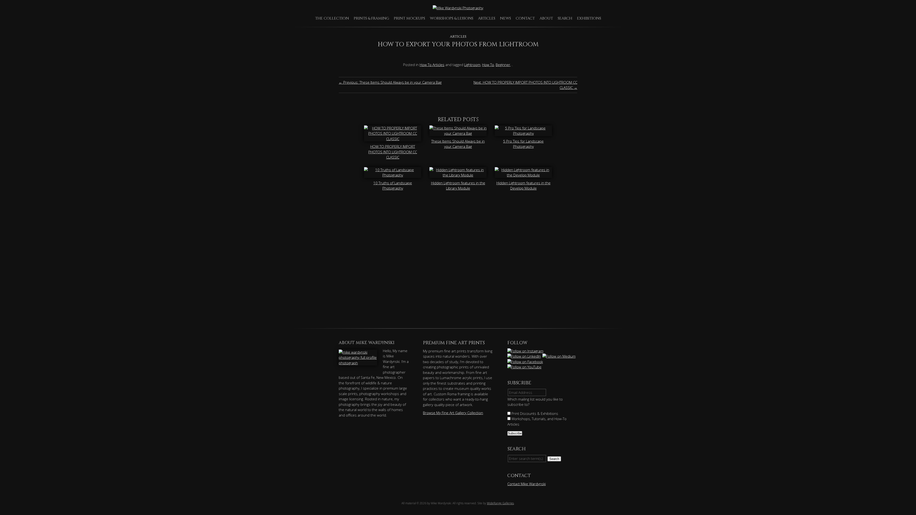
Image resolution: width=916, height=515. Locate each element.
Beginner (503, 64)
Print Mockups (409, 18)
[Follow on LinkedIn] (524, 356)
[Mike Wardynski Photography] (458, 7)
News (505, 18)
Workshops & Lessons (451, 18)
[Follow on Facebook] (525, 361)
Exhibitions (589, 18)
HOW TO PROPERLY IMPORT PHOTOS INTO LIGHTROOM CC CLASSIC (392, 152)
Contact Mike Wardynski (526, 483)
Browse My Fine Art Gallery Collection (453, 412)
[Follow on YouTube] (524, 367)
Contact (525, 18)
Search (565, 18)
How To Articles (432, 64)
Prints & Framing (371, 18)
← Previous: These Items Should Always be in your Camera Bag (390, 82)
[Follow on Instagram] (525, 351)
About (546, 18)
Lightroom (472, 64)
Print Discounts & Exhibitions (534, 413)
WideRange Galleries (500, 503)
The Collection (332, 18)
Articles (486, 18)
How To (488, 64)
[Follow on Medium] (559, 356)
